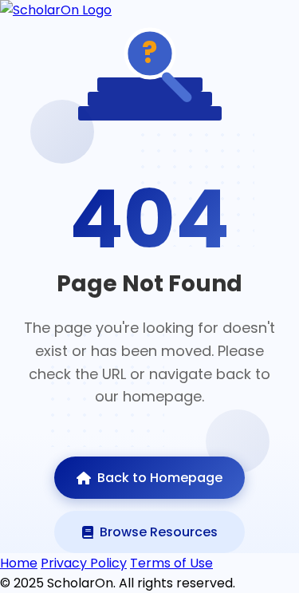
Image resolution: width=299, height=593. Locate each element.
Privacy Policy (84, 563)
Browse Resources (159, 532)
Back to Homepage (159, 477)
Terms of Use (171, 563)
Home (18, 563)
